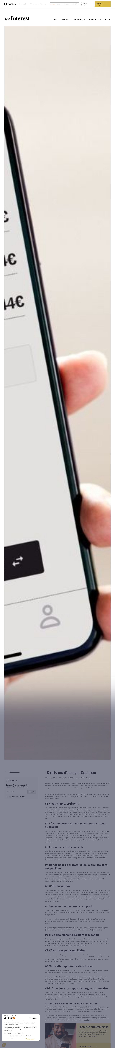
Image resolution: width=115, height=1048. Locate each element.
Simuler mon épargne (84, 3)
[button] (24, 4)
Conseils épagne (79, 19)
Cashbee (86, 1020)
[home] (10, 4)
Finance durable (95, 19)
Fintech (108, 19)
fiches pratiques (50, 983)
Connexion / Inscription (99, 3)
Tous (55, 19)
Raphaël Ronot (85, 778)
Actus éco (64, 19)
